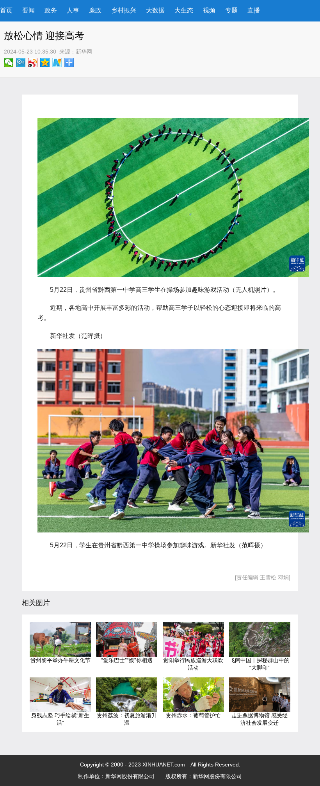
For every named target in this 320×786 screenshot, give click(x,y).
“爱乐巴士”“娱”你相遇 (127, 660)
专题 (231, 10)
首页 (6, 10)
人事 (73, 10)
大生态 (183, 10)
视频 (209, 10)
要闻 (28, 10)
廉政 (95, 10)
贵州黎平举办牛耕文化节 (60, 660)
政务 (50, 10)
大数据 (155, 10)
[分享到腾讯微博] (21, 62)
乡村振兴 (123, 10)
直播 (253, 10)
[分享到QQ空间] (45, 62)
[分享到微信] (9, 62)
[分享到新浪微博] (33, 62)
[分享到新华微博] (57, 62)
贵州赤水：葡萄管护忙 (193, 715)
